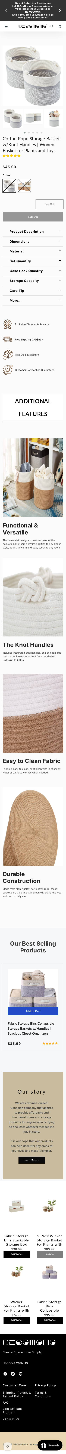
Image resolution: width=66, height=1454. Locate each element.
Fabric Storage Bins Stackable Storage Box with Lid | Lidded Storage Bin (16, 1240)
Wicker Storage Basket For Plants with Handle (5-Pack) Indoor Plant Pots (16, 1306)
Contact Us (11, 1418)
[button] (25, 132)
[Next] (59, 10)
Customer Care (14, 1385)
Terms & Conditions (43, 1394)
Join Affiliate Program (12, 1410)
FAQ (5, 1402)
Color (6, 175)
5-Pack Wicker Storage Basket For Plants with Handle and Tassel (49, 1240)
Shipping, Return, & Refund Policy (17, 1394)
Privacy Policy (45, 1385)
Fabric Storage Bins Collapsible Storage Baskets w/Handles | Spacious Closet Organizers (31, 1028)
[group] (33, 10)
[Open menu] (6, 26)
